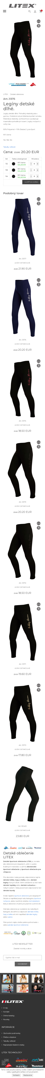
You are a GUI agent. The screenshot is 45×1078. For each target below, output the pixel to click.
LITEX (5, 94)
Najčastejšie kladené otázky (13, 1045)
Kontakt (6, 1012)
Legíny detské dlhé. (22, 263)
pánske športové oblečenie (18, 925)
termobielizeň (34, 901)
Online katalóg (8, 1016)
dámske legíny (31, 914)
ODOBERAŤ (22, 964)
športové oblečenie (21, 896)
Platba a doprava (9, 1037)
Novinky (6, 1020)
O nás (5, 1008)
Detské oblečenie (17, 94)
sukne (10, 917)
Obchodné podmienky (11, 1033)
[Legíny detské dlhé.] (22, 49)
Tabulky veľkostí (9, 147)
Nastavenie (27, 1075)
